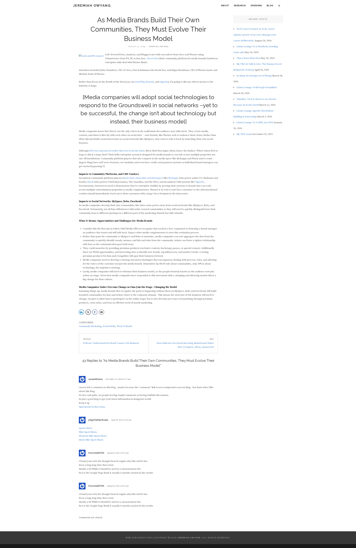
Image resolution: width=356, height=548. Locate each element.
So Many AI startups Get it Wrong (254, 75)
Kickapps (173, 178)
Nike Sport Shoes (88, 432)
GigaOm (164, 81)
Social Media (109, 326)
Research (240, 5)
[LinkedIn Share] (81, 312)
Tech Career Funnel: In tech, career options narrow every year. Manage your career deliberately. (254, 34)
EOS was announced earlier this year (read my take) (116, 150)
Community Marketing (90, 326)
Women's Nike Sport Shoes (93, 435)
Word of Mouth (124, 326)
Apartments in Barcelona (92, 406)
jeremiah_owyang (158, 46)
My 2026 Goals (244, 134)
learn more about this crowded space (143, 178)
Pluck (90, 181)
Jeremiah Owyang (92, 5)
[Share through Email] (101, 312)
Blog (270, 5)
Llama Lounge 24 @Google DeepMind (257, 87)
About (225, 5)
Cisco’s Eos (152, 58)
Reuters (150, 81)
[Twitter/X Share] (88, 312)
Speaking (256, 5)
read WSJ (139, 81)
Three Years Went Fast (248, 58)
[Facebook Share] (94, 312)
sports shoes (85, 428)
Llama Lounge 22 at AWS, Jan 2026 (255, 122)
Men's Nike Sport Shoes (91, 439)
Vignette (199, 181)
